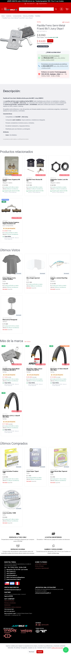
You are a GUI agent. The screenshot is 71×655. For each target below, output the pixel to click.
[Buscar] (56, 9)
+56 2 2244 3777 (31, 3)
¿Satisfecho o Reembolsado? (42, 568)
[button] (18, 37)
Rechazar (31, 651)
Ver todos (27, 341)
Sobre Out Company (9, 600)
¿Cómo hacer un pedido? (41, 564)
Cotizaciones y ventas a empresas (12, 607)
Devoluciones (7, 605)
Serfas (39, 22)
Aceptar (39, 651)
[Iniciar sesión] (61, 9)
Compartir (67, 22)
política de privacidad (57, 648)
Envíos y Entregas (39, 566)
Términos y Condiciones (10, 603)
